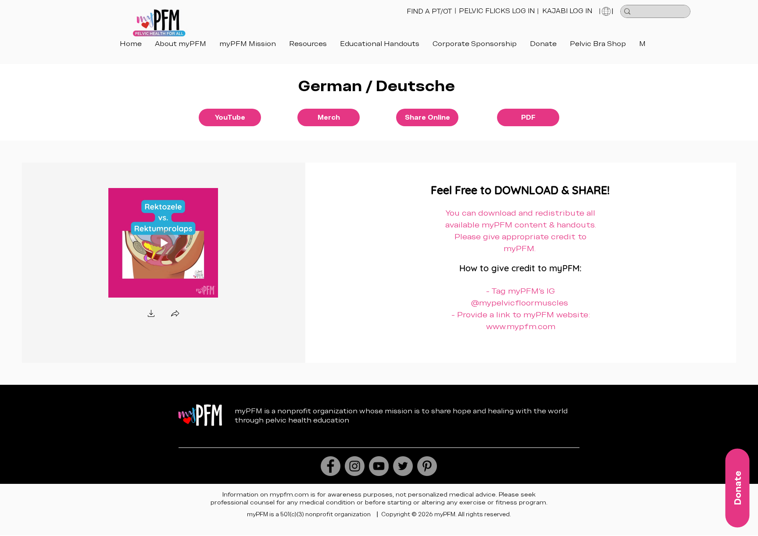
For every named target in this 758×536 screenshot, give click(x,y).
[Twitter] (403, 466)
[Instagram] (355, 466)
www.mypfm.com (520, 326)
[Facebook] (330, 466)
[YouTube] (379, 466)
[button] (379, 49)
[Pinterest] (427, 466)
